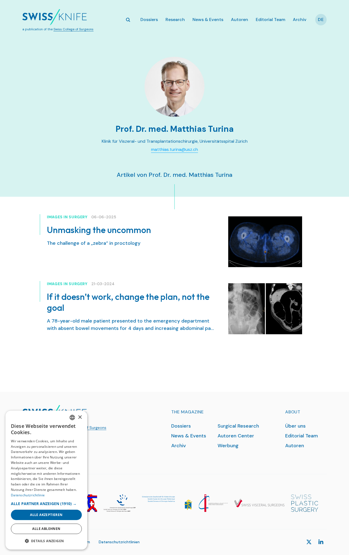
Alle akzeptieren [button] (46, 514)
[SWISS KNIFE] (54, 17)
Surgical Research (238, 426)
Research (175, 19)
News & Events (207, 19)
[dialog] (46, 480)
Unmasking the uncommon (99, 229)
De (321, 19)
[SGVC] (259, 503)
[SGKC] (167, 503)
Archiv (299, 19)
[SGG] (92, 503)
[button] (46, 503)
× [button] (80, 417)
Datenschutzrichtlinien (119, 541)
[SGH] (120, 503)
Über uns (295, 426)
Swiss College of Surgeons (73, 29)
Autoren (239, 19)
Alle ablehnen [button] (46, 528)
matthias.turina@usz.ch (174, 149)
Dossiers (149, 19)
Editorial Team (270, 19)
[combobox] (72, 417)
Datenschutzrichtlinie (28, 495)
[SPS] (304, 503)
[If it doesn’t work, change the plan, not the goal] (265, 308)
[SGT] (213, 503)
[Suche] (128, 19)
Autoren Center (236, 435)
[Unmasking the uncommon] (265, 241)
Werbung (228, 445)
